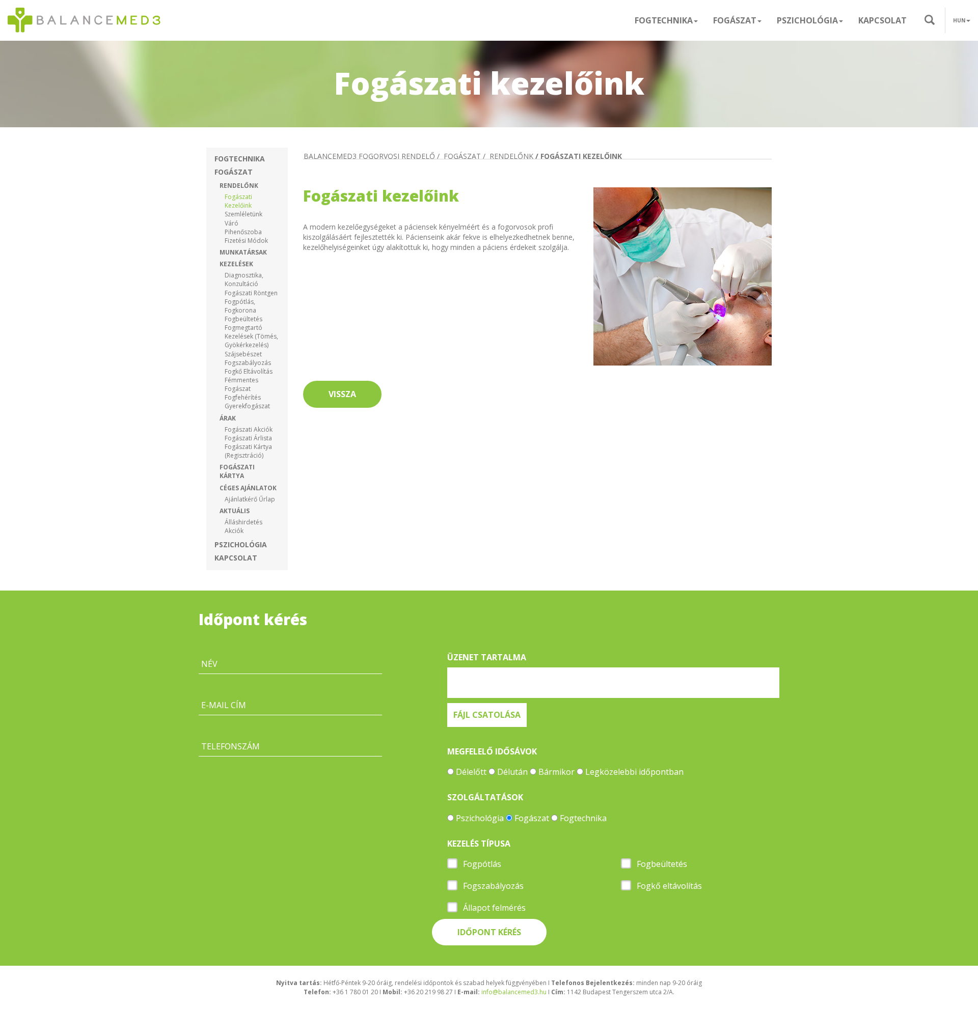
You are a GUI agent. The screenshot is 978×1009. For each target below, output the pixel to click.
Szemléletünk (243, 214)
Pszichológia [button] (807, 20)
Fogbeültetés (243, 319)
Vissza (342, 394)
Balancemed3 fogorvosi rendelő (369, 156)
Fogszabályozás (248, 362)
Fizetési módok (246, 240)
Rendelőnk (239, 185)
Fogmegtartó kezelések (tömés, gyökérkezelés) (251, 336)
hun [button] (959, 20)
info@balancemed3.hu (514, 992)
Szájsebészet (243, 354)
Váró (231, 223)
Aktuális (235, 511)
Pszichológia (240, 544)
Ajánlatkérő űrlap (250, 499)
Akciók (234, 530)
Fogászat (233, 172)
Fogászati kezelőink (238, 201)
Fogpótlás (482, 864)
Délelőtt (471, 771)
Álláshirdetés (243, 522)
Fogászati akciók (249, 429)
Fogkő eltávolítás (249, 371)
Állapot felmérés (494, 907)
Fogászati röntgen (251, 293)
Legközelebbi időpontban (634, 771)
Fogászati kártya (237, 471)
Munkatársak (243, 252)
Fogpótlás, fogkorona (240, 306)
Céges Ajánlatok (248, 488)
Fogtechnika (239, 158)
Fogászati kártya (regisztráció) (248, 451)
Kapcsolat (882, 20)
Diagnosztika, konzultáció (244, 279)
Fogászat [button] (734, 20)
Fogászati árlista (248, 438)
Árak (228, 418)
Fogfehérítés (243, 397)
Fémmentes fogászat (241, 384)
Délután (512, 771)
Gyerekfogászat (247, 406)
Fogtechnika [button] (664, 20)
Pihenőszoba (243, 232)
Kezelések (236, 264)
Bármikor (556, 771)
